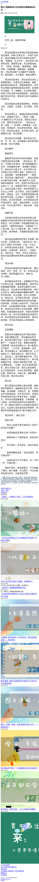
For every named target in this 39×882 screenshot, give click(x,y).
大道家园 (4, 871)
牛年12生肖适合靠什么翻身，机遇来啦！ (17, 581)
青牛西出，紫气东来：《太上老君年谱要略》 (19, 809)
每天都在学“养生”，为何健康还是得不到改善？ (19, 768)
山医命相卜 (11, 871)
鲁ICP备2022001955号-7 (6, 879)
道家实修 (7, 867)
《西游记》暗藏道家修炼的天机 (13, 588)
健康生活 (14, 867)
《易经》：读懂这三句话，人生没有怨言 (17, 497)
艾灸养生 (4, 875)
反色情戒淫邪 (19, 871)
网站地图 (3, 880)
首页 (2, 867)
